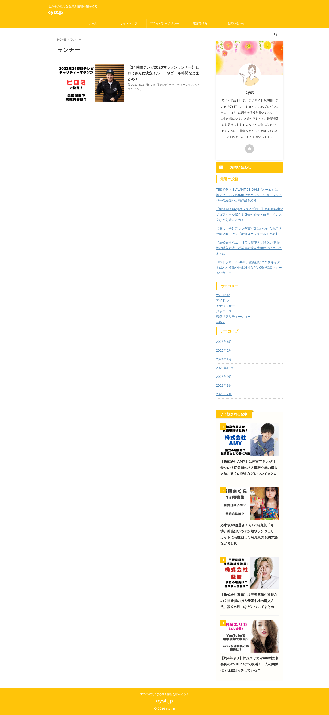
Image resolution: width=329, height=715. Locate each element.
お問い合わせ (236, 23)
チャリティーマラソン (182, 84)
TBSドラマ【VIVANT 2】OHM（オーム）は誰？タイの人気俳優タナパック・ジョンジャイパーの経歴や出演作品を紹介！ (249, 195)
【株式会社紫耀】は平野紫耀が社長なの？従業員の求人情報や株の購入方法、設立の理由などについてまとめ (249, 600)
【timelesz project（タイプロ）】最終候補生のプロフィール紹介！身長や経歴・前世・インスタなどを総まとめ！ (249, 214)
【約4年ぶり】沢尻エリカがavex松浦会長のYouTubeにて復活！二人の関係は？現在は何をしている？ (249, 664)
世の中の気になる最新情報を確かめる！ (164, 694)
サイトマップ (128, 23)
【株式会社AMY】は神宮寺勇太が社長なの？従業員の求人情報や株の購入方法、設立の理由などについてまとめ (249, 467)
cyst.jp (55, 12)
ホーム (92, 23)
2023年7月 (224, 394)
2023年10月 (224, 368)
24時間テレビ (159, 84)
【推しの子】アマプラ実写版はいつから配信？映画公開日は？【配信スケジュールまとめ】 (249, 231)
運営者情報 (200, 23)
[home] (249, 148)
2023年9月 (224, 376)
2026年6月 (224, 341)
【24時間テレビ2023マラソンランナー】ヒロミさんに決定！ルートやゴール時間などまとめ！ (163, 73)
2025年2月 (224, 350)
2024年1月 (223, 359)
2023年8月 (224, 385)
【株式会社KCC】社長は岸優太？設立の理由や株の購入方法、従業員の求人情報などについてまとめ (249, 248)
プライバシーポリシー (164, 23)
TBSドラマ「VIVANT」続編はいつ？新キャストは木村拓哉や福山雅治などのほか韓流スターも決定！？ (249, 267)
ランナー (139, 89)
